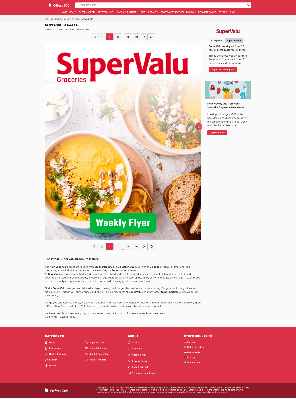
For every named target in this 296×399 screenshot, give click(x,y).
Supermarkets (87, 12)
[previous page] (101, 36)
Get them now (217, 132)
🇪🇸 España (189, 342)
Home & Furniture (125, 12)
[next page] (144, 36)
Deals (72, 12)
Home (64, 12)
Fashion (191, 12)
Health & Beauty (148, 12)
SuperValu (56, 19)
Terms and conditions (143, 373)
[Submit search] (248, 5)
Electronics (105, 12)
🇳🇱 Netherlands (192, 352)
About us (137, 348)
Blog (232, 12)
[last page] (151, 36)
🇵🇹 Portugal (190, 357)
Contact (136, 342)
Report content (140, 367)
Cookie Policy (139, 355)
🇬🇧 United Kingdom (194, 347)
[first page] (94, 36)
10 (136, 36)
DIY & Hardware (207, 12)
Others (222, 12)
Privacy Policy (139, 361)
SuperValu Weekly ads (223, 69)
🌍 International (192, 362)
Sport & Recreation (172, 12)
